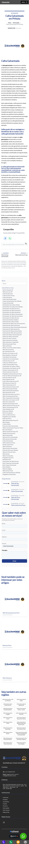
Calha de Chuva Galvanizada (10, 359)
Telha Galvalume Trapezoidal (10, 342)
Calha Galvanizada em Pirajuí (21, 700)
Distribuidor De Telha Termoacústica (13, 316)
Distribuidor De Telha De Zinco (11, 308)
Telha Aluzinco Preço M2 (9, 383)
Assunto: (4, 543)
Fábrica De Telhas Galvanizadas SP (12, 334)
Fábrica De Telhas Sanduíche (10, 336)
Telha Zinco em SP (7, 292)
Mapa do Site (6, 812)
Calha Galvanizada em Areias (7, 723)
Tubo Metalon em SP (8, 409)
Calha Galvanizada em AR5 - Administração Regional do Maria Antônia (21, 733)
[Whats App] (11, 842)
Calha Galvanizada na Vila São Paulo (21, 713)
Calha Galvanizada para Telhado (11, 472)
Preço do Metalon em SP (9, 377)
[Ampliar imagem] (14, 46)
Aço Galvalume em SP (9, 351)
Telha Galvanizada (8, 435)
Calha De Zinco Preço (9, 295)
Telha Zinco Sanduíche (9, 401)
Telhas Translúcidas (8, 456)
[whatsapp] (23, 836)
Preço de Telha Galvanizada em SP (12, 375)
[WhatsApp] (10, 238)
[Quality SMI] (14, 836)
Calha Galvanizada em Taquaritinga (7, 728)
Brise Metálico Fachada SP (10, 355)
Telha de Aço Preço (8, 470)
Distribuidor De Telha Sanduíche (11, 312)
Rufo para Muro (7, 418)
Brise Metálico (7, 467)
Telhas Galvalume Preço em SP (11, 405)
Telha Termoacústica (8, 349)
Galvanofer (6, 2)
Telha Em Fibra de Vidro (9, 452)
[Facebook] (5, 238)
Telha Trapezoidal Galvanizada (11, 398)
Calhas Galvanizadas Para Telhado (12, 301)
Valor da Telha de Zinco (9, 415)
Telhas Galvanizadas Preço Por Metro (13, 428)
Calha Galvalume (7, 297)
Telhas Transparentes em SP (10, 407)
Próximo (23, 253)
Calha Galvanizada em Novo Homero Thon (21, 728)
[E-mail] (18, 842)
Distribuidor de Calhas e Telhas (11, 366)
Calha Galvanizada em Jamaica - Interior (21, 709)
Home (9, 22)
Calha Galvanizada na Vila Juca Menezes (7, 700)
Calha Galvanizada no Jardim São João (7, 704)
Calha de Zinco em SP (8, 360)
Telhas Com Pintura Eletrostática (12, 347)
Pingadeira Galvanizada (9, 474)
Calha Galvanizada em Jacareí (7, 718)
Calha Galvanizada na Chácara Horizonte (7, 743)
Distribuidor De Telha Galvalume (12, 310)
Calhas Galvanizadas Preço (10, 364)
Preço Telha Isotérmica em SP (11, 381)
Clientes (5, 803)
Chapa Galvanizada (8, 303)
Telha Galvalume (7, 446)
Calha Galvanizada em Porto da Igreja (21, 743)
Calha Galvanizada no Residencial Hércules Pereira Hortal (21, 723)
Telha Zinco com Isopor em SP (11, 400)
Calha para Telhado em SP (10, 362)
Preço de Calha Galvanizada (10, 426)
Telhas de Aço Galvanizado (10, 448)
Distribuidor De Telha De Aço (11, 461)
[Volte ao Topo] (25, 842)
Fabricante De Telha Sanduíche (11, 329)
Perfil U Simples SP (8, 290)
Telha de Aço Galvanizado (10, 439)
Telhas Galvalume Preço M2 (10, 431)
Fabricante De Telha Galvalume (11, 325)
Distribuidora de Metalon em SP (11, 368)
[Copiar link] (26, 244)
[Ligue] (3, 842)
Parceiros (5, 806)
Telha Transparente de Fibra (10, 396)
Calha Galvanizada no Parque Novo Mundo (21, 718)
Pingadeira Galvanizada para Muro (12, 374)
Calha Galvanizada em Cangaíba (7, 713)
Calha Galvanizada (8, 441)
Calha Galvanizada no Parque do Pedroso (7, 739)
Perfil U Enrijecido (8, 413)
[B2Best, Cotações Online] (14, 832)
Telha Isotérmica (7, 346)
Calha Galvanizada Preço (9, 299)
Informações (16, 22)
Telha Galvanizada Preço (9, 344)
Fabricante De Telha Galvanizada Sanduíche (15, 327)
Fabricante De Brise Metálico (11, 320)
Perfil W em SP (7, 459)
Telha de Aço (6, 454)
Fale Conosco (6, 810)
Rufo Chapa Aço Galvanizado (11, 463)
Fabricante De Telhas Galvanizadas (12, 331)
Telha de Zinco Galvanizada (10, 437)
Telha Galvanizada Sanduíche (11, 390)
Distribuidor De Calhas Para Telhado (13, 306)
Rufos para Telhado (8, 411)
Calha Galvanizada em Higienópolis (21, 704)
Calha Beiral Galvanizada (9, 357)
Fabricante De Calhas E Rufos (11, 321)
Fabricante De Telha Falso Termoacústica (14, 323)
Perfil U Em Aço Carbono (9, 338)
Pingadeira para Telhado (9, 416)
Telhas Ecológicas (7, 469)
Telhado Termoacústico (9, 433)
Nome (3, 523)
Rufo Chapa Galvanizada (9, 465)
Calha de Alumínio (8, 293)
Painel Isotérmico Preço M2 (10, 372)
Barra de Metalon (7, 429)
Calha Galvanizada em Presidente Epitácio (7, 709)
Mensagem (4, 550)
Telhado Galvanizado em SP (10, 403)
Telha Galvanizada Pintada (10, 388)
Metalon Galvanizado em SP (10, 370)
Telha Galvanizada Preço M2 (10, 420)
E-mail (4, 530)
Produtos (5, 799)
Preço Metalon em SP (8, 379)
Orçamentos (6, 801)
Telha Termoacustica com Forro (11, 394)
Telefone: (4, 537)
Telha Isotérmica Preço (9, 442)
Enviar (14, 561)
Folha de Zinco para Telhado (10, 450)
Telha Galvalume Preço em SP (11, 387)
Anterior (6, 253)
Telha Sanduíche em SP (9, 392)
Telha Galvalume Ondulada (10, 340)
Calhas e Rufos (7, 424)
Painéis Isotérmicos (8, 444)
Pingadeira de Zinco (8, 457)
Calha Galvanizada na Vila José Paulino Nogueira (21, 739)
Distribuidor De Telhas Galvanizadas (13, 314)
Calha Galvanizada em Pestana (7, 733)
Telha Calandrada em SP (9, 385)
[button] (24, 2)
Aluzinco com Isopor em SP (10, 353)
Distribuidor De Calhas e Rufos (11, 305)
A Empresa (5, 797)
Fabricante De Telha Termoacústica (12, 333)
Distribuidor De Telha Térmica (11, 318)
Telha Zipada (6, 422)
